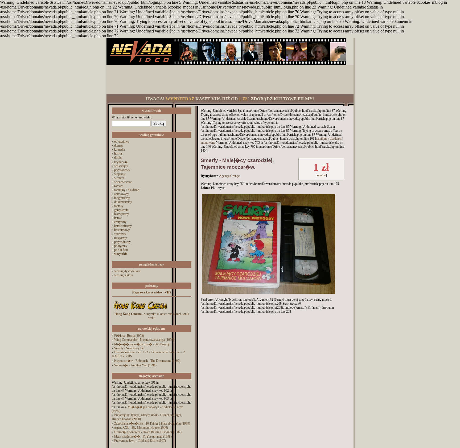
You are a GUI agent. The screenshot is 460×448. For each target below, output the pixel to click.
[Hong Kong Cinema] (140, 311)
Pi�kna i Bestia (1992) (129, 336)
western (119, 178)
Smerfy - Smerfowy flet (129, 348)
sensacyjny (121, 166)
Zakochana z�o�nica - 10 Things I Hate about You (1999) (152, 423)
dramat (118, 145)
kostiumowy (122, 230)
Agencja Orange (229, 176)
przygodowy (122, 170)
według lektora (123, 275)
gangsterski (121, 210)
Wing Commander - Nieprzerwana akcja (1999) (144, 340)
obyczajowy (121, 141)
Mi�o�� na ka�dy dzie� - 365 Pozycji (142, 344)
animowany (121, 194)
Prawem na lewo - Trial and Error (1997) (140, 440)
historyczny (121, 214)
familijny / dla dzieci (126, 190)
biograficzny (122, 198)
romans (119, 186)
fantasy (118, 206)
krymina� (121, 162)
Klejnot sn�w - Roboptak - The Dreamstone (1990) (147, 361)
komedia (119, 149)
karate (118, 218)
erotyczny (120, 222)
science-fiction (123, 182)
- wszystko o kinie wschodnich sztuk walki (151, 316)
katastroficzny (123, 226)
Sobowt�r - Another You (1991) (135, 365)
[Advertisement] (230, 80)
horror (118, 153)
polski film (121, 250)
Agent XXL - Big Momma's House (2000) (141, 427)
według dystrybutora (127, 271)
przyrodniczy (122, 242)
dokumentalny (123, 202)
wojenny (119, 174)
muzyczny (120, 238)
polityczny (120, 246)
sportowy (120, 234)
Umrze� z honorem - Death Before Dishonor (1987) (148, 432)
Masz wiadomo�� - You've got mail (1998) (143, 436)
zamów (321, 175)
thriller (118, 157)
